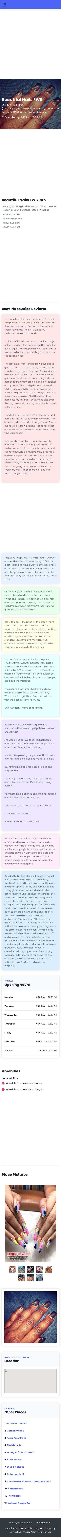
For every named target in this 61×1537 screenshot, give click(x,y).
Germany (50, 1528)
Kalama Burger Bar (19, 1503)
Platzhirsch (14, 1445)
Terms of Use (44, 1532)
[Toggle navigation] (5, 4)
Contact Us (15, 1532)
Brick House (14, 1459)
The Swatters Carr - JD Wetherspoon (29, 1481)
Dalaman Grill (15, 1474)
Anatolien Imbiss (16, 1423)
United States (19, 1528)
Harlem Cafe (15, 1488)
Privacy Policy (29, 1532)
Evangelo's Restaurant (20, 1452)
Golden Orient (15, 1430)
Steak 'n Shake (15, 1467)
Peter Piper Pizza (17, 1438)
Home (8, 1528)
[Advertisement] (30, 45)
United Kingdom (36, 1528)
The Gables (14, 1495)
